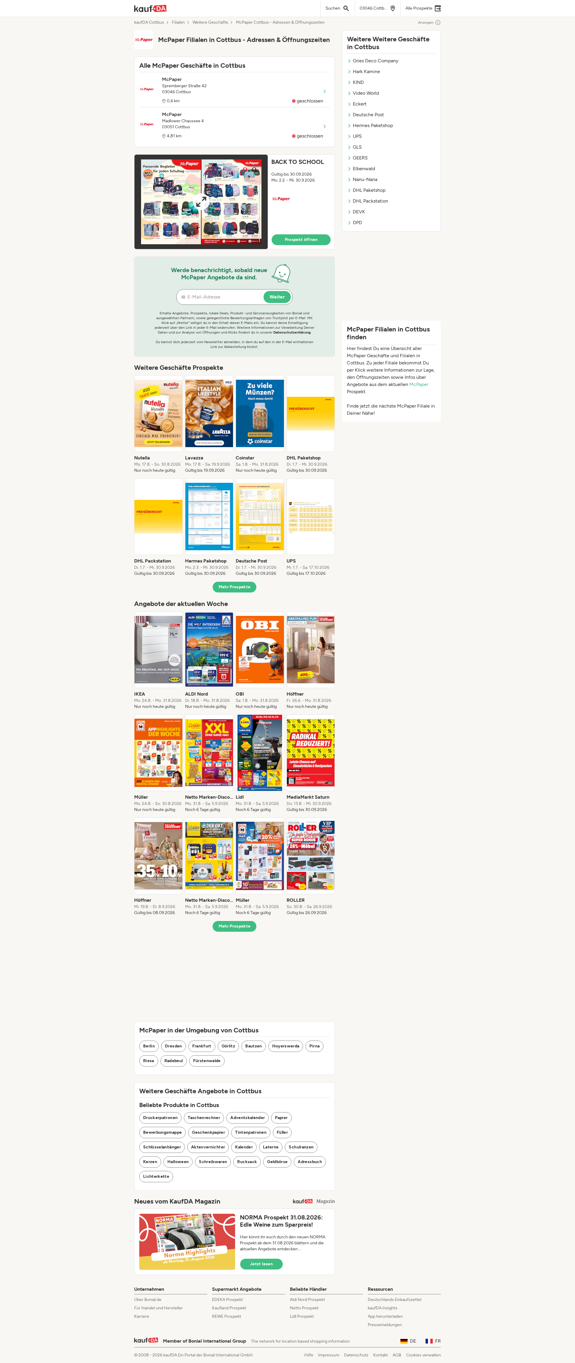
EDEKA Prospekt (227, 1299)
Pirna (314, 1046)
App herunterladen (385, 1316)
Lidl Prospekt (302, 1316)
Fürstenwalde (207, 1060)
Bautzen (253, 1046)
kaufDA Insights (382, 1308)
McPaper (418, 384)
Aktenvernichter (208, 1147)
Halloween (178, 1161)
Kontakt (380, 1355)
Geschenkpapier (208, 1132)
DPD (357, 222)
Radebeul (173, 1060)
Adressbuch (310, 1161)
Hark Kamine (366, 71)
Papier (281, 1117)
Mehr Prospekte (235, 586)
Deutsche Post (368, 114)
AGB (397, 1355)
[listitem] (158, 424)
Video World (366, 93)
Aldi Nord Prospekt (307, 1299)
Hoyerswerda (285, 1046)
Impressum (328, 1355)
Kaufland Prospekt (229, 1308)
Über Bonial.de (147, 1299)
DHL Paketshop (369, 190)
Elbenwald (364, 168)
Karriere (141, 1316)
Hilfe (308, 1355)
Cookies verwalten (423, 1355)
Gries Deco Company (375, 61)
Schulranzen (301, 1147)
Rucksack (247, 1161)
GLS (357, 147)
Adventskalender (247, 1117)
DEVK (359, 212)
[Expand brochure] (201, 202)
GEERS (360, 158)
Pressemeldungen (385, 1324)
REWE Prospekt (226, 1316)
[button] (234, 201)
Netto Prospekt (304, 1308)
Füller (282, 1132)
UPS (357, 136)
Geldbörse (277, 1161)
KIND (358, 82)
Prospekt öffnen (301, 239)
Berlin (149, 1046)
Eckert (360, 104)
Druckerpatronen (160, 1117)
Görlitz (228, 1046)
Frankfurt (201, 1046)
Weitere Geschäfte (210, 22)
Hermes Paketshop (373, 125)
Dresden (173, 1046)
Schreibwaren (213, 1161)
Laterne (271, 1147)
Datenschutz (356, 1355)
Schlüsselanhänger (162, 1147)
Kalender (244, 1147)
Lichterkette (156, 1176)
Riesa (148, 1060)
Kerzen (150, 1161)
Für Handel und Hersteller (158, 1308)
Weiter (277, 297)
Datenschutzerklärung (292, 332)
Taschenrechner (204, 1117)
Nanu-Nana (365, 179)
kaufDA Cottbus (149, 22)
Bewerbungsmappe (162, 1132)
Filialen (178, 22)
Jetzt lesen (261, 1263)
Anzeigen (426, 22)
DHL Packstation (370, 201)
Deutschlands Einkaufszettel (394, 1299)
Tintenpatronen (251, 1132)
